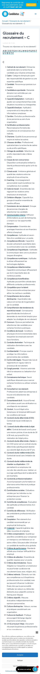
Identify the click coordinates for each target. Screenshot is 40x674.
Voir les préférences (20, 666)
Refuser (20, 660)
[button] (37, 632)
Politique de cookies (11, 671)
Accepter (20, 655)
